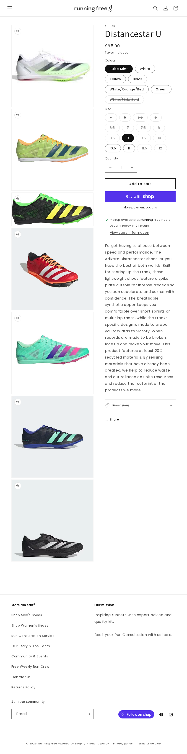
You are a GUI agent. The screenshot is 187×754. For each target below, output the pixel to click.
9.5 (146, 139)
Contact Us (21, 677)
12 (163, 149)
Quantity (111, 158)
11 (129, 148)
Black (137, 79)
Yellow (115, 79)
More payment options (140, 207)
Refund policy (99, 743)
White (145, 69)
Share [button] (114, 419)
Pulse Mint (119, 69)
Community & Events (29, 656)
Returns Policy (23, 687)
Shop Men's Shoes (26, 615)
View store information (129, 232)
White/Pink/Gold (127, 100)
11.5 (147, 149)
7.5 (146, 128)
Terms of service (149, 743)
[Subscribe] (88, 714)
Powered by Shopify (71, 743)
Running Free (47, 743)
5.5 (143, 118)
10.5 (113, 148)
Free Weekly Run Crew (30, 666)
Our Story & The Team (30, 646)
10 (162, 139)
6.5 (115, 128)
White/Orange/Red (127, 89)
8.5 (115, 139)
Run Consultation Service (33, 635)
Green (161, 89)
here (166, 634)
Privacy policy (123, 743)
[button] (10, 8)
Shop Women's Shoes (29, 625)
